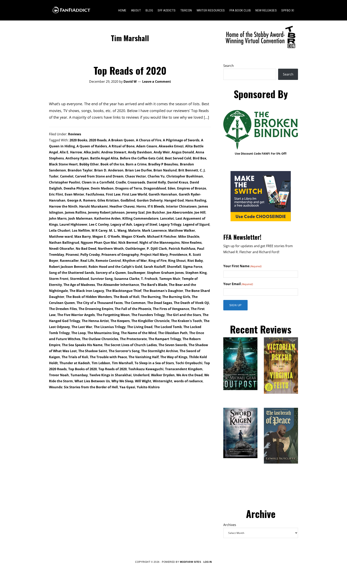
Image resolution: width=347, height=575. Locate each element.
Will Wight (143, 381)
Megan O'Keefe (133, 236)
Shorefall (174, 266)
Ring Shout (177, 260)
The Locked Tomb (168, 327)
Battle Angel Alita (104, 158)
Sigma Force (192, 266)
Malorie (134, 230)
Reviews (74, 134)
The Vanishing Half (144, 357)
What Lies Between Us (92, 381)
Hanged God (174, 200)
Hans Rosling (195, 200)
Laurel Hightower (73, 224)
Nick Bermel (128, 242)
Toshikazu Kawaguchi (145, 369)
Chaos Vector (135, 176)
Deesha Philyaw (76, 188)
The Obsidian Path (173, 333)
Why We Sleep (122, 381)
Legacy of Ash (121, 224)
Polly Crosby (90, 254)
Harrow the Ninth (63, 206)
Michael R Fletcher (162, 236)
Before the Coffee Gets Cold (141, 158)
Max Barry (82, 236)
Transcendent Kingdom (183, 369)
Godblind (127, 200)
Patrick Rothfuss (182, 248)
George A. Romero (81, 200)
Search (228, 65)
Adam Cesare (146, 146)
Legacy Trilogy (170, 224)
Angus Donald (182, 152)
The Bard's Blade (154, 284)
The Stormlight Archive (159, 351)
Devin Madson (102, 188)
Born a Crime (136, 164)
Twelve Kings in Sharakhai (110, 375)
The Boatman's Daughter (163, 291)
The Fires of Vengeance (171, 309)
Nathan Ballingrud (64, 242)
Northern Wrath (111, 248)
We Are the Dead (189, 375)
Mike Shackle (188, 236)
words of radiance (188, 381)
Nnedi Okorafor (61, 248)
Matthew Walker (181, 230)
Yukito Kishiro (148, 387)
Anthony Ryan (77, 158)
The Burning (151, 297)
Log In (207, 562)
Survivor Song (102, 278)
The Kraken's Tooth (186, 321)
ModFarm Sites (190, 562)
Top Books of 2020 (82, 369)
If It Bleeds (156, 206)
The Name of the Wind (138, 333)
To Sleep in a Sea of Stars (154, 363)
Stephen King (196, 272)
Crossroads (136, 182)
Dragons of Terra (128, 188)
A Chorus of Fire (148, 140)
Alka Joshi (92, 152)
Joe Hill (199, 212)
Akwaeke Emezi (171, 146)
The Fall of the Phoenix (133, 309)
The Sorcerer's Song (124, 351)
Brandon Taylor (80, 170)
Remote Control (108, 260)
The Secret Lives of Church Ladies (130, 345)
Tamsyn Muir (169, 278)
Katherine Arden (107, 218)
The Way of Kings (173, 357)
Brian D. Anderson (108, 170)
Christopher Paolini (64, 182)
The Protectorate (133, 339)
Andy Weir (162, 152)
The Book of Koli (126, 297)
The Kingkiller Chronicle (150, 321)
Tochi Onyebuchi (189, 363)
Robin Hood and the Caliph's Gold (115, 266)
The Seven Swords (172, 345)
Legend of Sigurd (196, 224)
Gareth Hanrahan (163, 194)
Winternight (162, 381)
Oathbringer (135, 248)
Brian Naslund (165, 170)
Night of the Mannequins (159, 242)
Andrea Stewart (113, 152)
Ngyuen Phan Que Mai (99, 242)
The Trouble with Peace (108, 357)
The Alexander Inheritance (118, 284)
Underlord (141, 375)
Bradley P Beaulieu (163, 164)
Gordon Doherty (150, 200)
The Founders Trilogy (148, 315)
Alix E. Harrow (71, 152)
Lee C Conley (99, 224)
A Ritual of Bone (122, 146)
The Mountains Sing (103, 333)
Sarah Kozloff (154, 266)
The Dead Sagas (159, 303)
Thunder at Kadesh (74, 363)
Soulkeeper (136, 272)
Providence (178, 254)
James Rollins (75, 212)
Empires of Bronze (191, 188)
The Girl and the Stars (183, 315)
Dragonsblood (155, 188)
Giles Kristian (108, 200)
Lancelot (167, 218)
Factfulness (95, 194)
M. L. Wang (118, 230)
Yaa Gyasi (127, 387)
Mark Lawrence (154, 230)
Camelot (66, 176)
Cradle (121, 182)
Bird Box (199, 158)
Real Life (87, 260)
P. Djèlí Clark (157, 248)
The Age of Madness (79, 284)
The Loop (78, 333)
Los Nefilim (81, 230)
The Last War (81, 327)
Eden (172, 188)
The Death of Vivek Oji (191, 303)
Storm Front (58, 278)
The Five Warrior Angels (76, 315)
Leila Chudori (59, 230)
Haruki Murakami (93, 206)
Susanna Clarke (126, 278)
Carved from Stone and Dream (99, 176)
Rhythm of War (134, 260)
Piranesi (72, 254)
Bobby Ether (89, 164)
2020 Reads (98, 140)
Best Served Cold (178, 158)
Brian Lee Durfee (138, 170)
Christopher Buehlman (184, 176)
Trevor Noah (59, 375)
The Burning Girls (176, 297)
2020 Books (78, 140)
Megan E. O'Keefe (106, 236)
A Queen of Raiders (92, 146)
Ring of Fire (157, 260)
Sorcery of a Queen (111, 272)
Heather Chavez (122, 206)
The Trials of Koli (75, 357)
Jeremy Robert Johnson (106, 212)
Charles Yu (156, 176)
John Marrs (58, 218)
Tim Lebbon (101, 363)
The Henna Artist (95, 321)
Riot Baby (195, 260)
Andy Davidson (140, 152)
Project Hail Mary (154, 254)
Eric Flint (56, 194)
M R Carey (99, 230)
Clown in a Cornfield (98, 182)
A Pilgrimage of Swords (181, 140)
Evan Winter (74, 194)
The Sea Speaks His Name (82, 345)
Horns (141, 206)
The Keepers (120, 321)
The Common (135, 303)
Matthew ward (61, 236)
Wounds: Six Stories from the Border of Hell (83, 387)
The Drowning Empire (96, 309)
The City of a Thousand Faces (100, 303)
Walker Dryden (163, 375)
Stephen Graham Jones (165, 272)
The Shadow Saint (92, 351)
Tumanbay (79, 375)
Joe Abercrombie (180, 212)
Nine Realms (191, 242)
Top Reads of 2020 (130, 70)
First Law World (134, 194)
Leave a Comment (156, 81)
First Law (113, 194)
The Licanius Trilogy (110, 327)
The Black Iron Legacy (86, 291)
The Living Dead (139, 327)
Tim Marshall (122, 363)
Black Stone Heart (63, 164)
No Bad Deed (86, 248)
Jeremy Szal (135, 212)
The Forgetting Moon (113, 315)
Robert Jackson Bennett (68, 266)
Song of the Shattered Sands (71, 272)
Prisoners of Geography (120, 254)
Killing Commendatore (140, 218)
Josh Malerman (80, 218)
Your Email (238, 284)
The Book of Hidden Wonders (89, 297)
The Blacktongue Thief (123, 291)
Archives (229, 525)
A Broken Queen (121, 140)
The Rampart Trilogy (164, 339)
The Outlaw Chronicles (100, 339)
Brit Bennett (188, 170)
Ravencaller (69, 260)
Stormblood (79, 278)
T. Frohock (149, 278)
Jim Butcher (155, 212)
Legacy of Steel (145, 224)
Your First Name (242, 266)
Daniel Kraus (177, 182)
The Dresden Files (63, 309)
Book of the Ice (112, 164)
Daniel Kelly (156, 182)
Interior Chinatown (181, 206)
